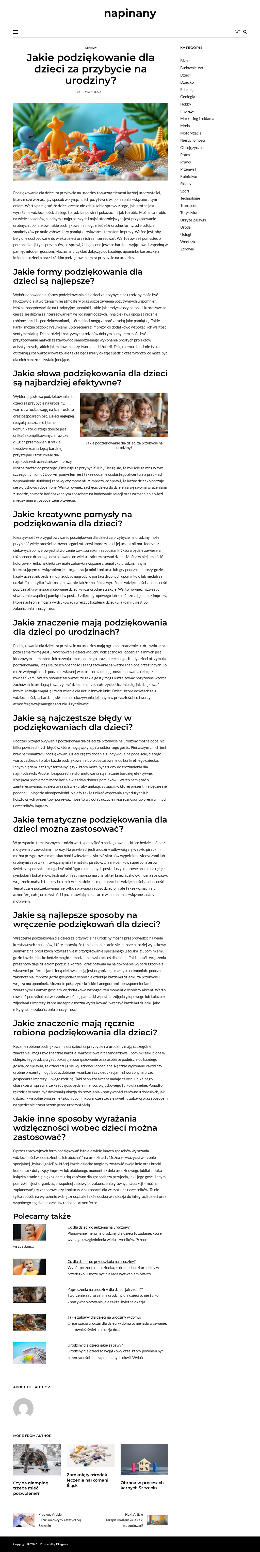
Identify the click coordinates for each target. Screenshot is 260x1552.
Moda (185, 125)
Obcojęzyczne (192, 147)
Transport (188, 205)
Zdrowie (187, 249)
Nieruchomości (192, 140)
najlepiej (67, 416)
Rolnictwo (188, 176)
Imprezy (91, 47)
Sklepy (185, 183)
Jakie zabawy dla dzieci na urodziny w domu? (104, 1317)
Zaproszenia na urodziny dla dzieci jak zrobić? (105, 1289)
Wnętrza (187, 241)
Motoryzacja (191, 133)
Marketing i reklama (197, 118)
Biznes (185, 60)
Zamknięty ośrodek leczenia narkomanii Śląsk (88, 1480)
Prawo (185, 162)
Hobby (185, 104)
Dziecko (187, 82)
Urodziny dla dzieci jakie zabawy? (95, 1345)
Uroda (185, 227)
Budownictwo (191, 67)
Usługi (185, 234)
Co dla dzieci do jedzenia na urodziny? (98, 1227)
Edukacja (188, 89)
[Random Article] (237, 31)
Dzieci (185, 75)
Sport (184, 191)
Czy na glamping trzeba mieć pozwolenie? (30, 1488)
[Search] (245, 32)
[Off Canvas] (15, 32)
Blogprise (62, 1544)
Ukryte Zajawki (193, 220)
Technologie (190, 198)
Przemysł (188, 169)
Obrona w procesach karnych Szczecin (142, 1485)
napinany (130, 13)
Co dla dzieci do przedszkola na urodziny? (102, 1261)
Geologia (187, 96)
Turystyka (188, 212)
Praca (185, 154)
